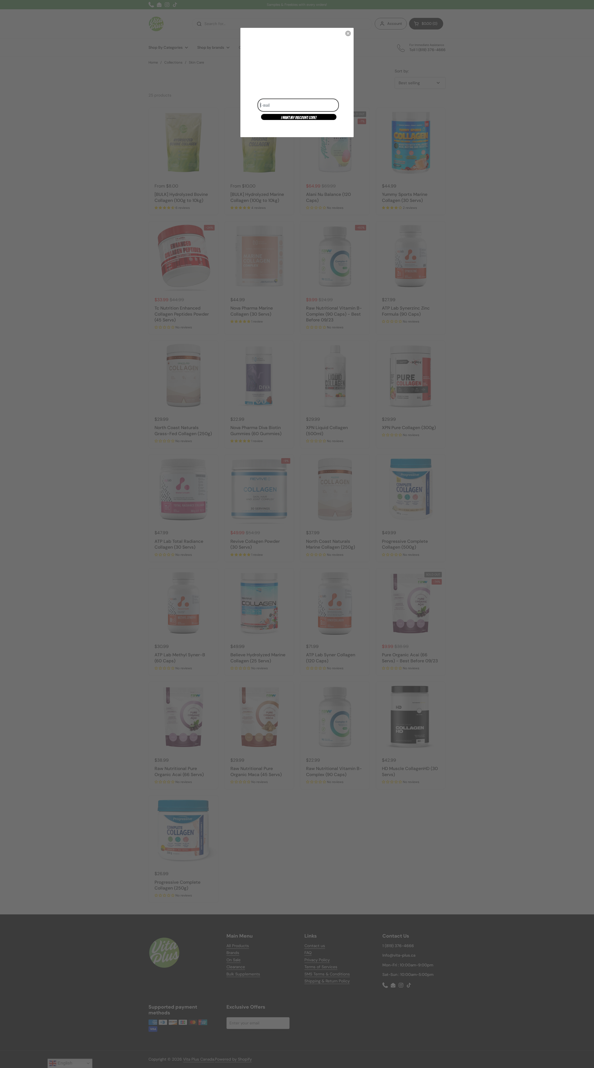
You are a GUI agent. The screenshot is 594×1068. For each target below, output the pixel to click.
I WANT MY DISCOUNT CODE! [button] (298, 118)
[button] (348, 33)
